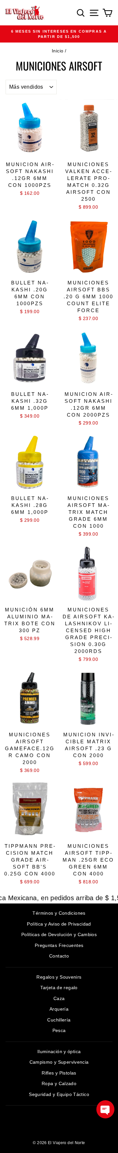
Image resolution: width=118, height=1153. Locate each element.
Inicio (57, 50)
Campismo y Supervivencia (59, 1062)
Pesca (59, 1030)
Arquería (59, 1009)
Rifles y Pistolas (59, 1073)
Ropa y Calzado (59, 1083)
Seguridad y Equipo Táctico (59, 1094)
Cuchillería (58, 1019)
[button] (105, 1109)
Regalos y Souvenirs (58, 977)
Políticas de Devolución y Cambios (59, 934)
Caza (59, 998)
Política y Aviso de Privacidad (59, 924)
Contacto (59, 956)
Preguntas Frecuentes (59, 945)
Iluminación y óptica (59, 1051)
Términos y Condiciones (58, 913)
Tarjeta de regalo (58, 987)
